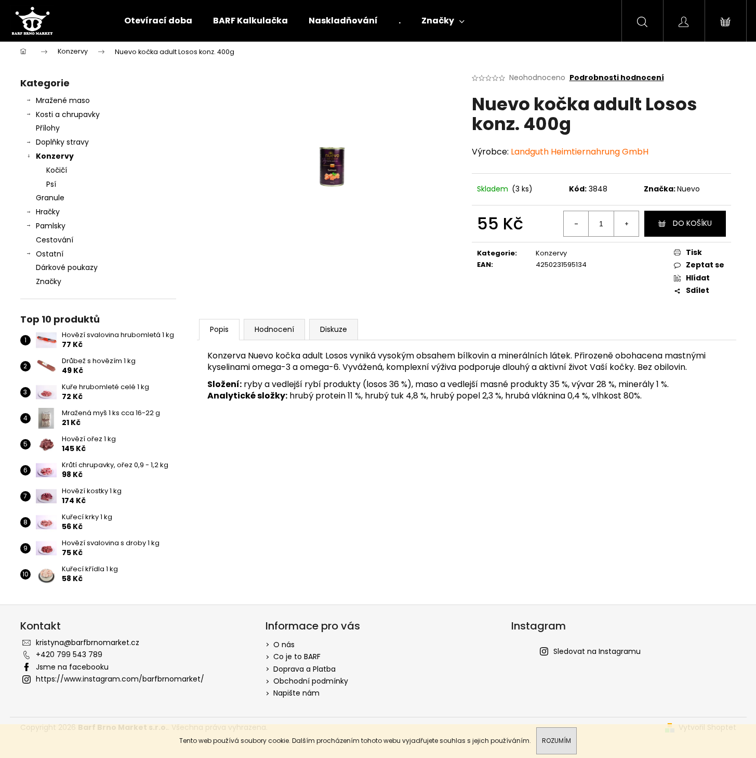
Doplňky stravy (62, 142)
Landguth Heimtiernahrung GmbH (579, 152)
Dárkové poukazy (67, 267)
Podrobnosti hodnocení (616, 78)
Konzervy (55, 156)
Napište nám (296, 693)
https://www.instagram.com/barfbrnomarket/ (120, 679)
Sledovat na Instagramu (597, 651)
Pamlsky (50, 226)
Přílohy (48, 128)
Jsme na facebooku (72, 667)
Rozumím (556, 740)
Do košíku (692, 223)
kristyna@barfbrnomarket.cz (87, 642)
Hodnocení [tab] (274, 329)
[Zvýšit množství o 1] (626, 223)
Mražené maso (63, 100)
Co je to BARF (297, 656)
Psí (51, 184)
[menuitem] (158, 21)
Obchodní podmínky (310, 681)
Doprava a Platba (304, 669)
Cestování (55, 240)
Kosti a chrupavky (68, 114)
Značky (48, 281)
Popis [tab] (219, 329)
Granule (50, 197)
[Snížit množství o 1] (576, 223)
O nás (284, 644)
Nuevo (688, 189)
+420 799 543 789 (69, 654)
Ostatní (49, 254)
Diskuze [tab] (333, 329)
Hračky (48, 212)
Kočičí (56, 170)
